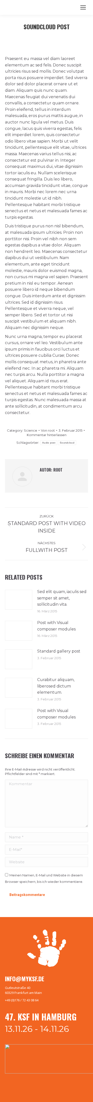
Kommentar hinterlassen (46, 435)
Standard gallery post (58, 651)
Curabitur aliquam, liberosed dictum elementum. (55, 686)
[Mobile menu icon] (83, 7)
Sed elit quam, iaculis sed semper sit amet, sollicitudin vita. (62, 598)
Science (30, 430)
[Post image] (18, 600)
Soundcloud (67, 442)
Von (48, 430)
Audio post (48, 442)
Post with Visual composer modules (56, 625)
